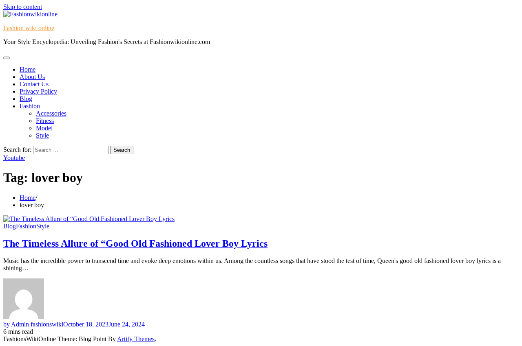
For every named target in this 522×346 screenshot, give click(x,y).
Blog (26, 98)
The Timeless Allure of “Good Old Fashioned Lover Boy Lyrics (135, 243)
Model (44, 128)
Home (27, 69)
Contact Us (34, 84)
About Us (32, 76)
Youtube (14, 157)
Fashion (30, 106)
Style (42, 135)
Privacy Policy (38, 91)
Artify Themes (136, 338)
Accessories (51, 113)
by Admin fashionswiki (33, 324)
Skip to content (22, 6)
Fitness (45, 120)
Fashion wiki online (28, 27)
